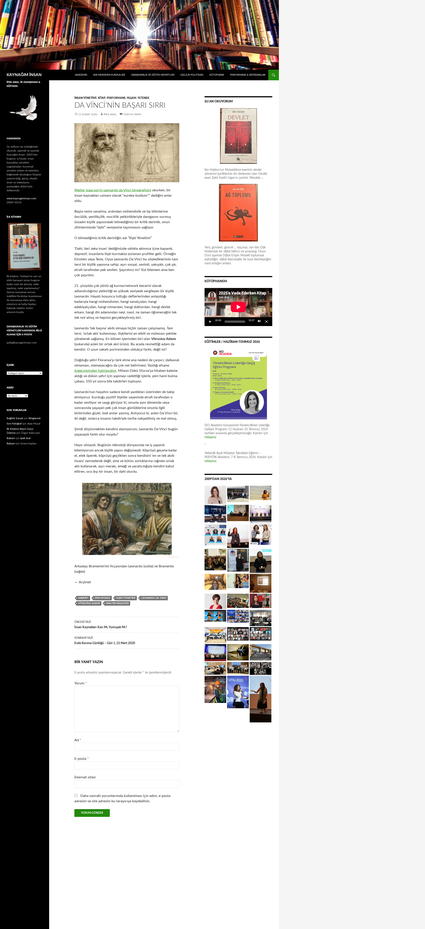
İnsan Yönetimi (85, 98)
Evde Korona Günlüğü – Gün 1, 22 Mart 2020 (104, 641)
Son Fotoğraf (14, 423)
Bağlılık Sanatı (15, 418)
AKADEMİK (81, 75)
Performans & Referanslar (247, 75)
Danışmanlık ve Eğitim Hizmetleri (152, 75)
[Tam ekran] (266, 321)
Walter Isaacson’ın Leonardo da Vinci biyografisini (112, 190)
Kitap (101, 98)
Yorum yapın (132, 114)
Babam (11, 438)
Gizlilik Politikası (191, 75)
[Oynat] (210, 321)
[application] (238, 307)
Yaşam (131, 98)
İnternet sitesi (85, 777)
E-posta (81, 758)
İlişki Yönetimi (125, 598)
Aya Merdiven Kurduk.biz (109, 75)
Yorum (80, 683)
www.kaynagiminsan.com (21, 198)
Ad (77, 740)
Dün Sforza (102, 598)
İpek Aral (110, 114)
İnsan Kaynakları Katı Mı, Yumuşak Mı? (100, 625)
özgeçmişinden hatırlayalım (95, 370)
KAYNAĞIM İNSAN (24, 75)
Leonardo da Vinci (153, 598)
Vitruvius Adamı (89, 603)
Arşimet (83, 598)
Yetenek (143, 98)
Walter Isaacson (117, 603)
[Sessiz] (259, 321)
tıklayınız (210, 437)
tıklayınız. (211, 461)
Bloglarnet (35, 418)
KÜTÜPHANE (216, 75)
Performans (116, 98)
